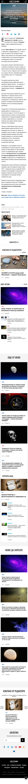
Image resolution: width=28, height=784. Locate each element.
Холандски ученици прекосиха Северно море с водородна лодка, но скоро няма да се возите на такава (14, 15)
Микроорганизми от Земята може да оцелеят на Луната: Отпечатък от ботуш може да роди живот (13, 387)
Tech (8, 318)
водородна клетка (5, 207)
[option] (14, 320)
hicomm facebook (4, 748)
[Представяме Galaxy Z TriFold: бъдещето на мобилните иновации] (4, 515)
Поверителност (15, 768)
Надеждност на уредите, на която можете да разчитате (12, 275)
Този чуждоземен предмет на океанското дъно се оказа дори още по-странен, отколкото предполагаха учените (12, 466)
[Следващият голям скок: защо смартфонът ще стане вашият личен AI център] (4, 505)
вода (6, 208)
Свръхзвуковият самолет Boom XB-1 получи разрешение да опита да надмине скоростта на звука (19, 225)
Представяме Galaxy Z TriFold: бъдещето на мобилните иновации (16, 517)
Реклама (24, 766)
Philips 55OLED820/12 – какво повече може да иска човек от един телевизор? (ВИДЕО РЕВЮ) (16, 527)
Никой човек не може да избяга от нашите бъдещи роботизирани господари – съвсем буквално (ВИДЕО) (13, 419)
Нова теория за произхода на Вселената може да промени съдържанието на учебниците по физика (13, 312)
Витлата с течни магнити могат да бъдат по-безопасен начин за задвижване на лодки (19, 216)
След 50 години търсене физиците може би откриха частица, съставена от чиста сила (13, 639)
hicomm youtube (20, 748)
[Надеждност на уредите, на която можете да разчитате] (14, 262)
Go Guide (22, 768)
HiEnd (14, 6)
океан (2, 208)
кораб (12, 208)
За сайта (4, 766)
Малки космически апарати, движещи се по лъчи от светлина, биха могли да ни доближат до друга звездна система (17, 330)
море (12, 207)
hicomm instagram (16, 748)
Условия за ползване (15, 766)
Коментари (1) (14, 242)
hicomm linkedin (12, 748)
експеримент (17, 207)
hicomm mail (14, 752)
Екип (8, 766)
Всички (24, 252)
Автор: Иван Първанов (5, 30)
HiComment (10, 504)
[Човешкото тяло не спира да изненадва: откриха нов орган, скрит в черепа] (4, 339)
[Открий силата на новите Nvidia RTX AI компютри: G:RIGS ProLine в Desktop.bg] (4, 535)
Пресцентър (7, 768)
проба (22, 207)
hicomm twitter (8, 748)
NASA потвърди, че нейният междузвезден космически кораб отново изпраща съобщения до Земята (18, 232)
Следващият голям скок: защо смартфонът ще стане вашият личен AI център (17, 507)
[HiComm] (14, 1)
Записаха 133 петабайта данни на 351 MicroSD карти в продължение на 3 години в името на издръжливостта (16, 321)
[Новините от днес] (26, 1)
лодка (9, 208)
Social (2, 271)
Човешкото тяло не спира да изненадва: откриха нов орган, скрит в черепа (16, 339)
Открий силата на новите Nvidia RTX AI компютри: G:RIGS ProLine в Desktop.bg (17, 537)
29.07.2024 (14, 22)
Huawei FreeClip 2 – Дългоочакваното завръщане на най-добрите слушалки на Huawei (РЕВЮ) (13, 498)
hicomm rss (23, 748)
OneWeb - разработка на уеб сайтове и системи (14, 775)
